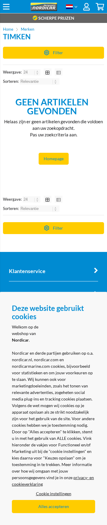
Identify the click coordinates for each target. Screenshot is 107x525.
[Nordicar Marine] (44, 9)
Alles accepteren (53, 506)
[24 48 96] (32, 72)
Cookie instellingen (53, 493)
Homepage (54, 158)
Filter (58, 52)
